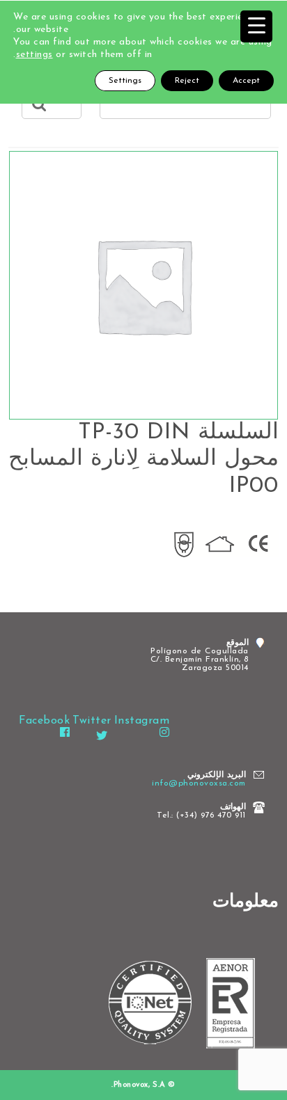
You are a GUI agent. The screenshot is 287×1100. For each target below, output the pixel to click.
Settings (125, 81)
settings (34, 54)
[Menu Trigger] (256, 26)
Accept (246, 81)
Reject (187, 81)
